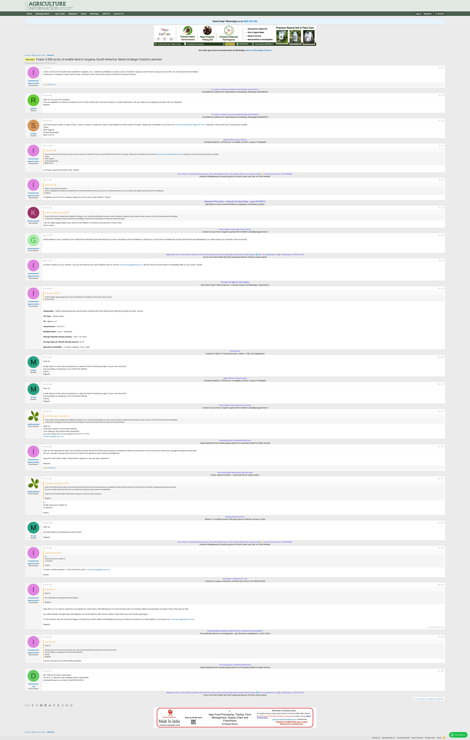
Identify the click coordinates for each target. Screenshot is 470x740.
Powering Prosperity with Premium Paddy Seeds (235, 440)
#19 (442, 671)
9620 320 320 (250, 21)
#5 (443, 180)
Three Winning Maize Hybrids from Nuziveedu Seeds (235, 472)
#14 (442, 478)
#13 (442, 446)
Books (83, 13)
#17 (442, 585)
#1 (443, 68)
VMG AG (106, 13)
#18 (442, 637)
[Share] (439, 67)
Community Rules (403, 738)
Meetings (94, 13)
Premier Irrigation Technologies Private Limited (235, 229)
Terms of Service (417, 738)
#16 (442, 548)
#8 (443, 260)
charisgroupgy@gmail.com (131, 264)
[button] (51, 13)
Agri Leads (60, 13)
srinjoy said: (49, 150)
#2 (443, 95)
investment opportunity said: (55, 212)
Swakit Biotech (235, 351)
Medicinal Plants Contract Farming (235, 140)
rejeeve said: (49, 185)
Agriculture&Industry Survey (235, 517)
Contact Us (118, 13)
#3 (443, 121)
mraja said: (49, 589)
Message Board (43, 13)
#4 (443, 146)
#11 (442, 384)
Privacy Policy (430, 738)
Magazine (72, 13)
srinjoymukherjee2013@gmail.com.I (190, 124)
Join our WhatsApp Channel (258, 50)
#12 (442, 411)
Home (29, 13)
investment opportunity (35, 63)
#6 (443, 208)
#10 (442, 357)
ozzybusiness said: (51, 553)
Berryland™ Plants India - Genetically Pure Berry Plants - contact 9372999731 (235, 201)
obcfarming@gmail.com (53, 436)
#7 (443, 235)
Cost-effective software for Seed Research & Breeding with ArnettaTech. (235, 89)
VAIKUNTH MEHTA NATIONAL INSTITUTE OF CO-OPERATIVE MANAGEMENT (235, 631)
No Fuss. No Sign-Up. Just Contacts (235, 282)
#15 (442, 523)
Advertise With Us (388, 738)
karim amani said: (51, 293)
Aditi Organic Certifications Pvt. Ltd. (235, 579)
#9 (443, 288)
